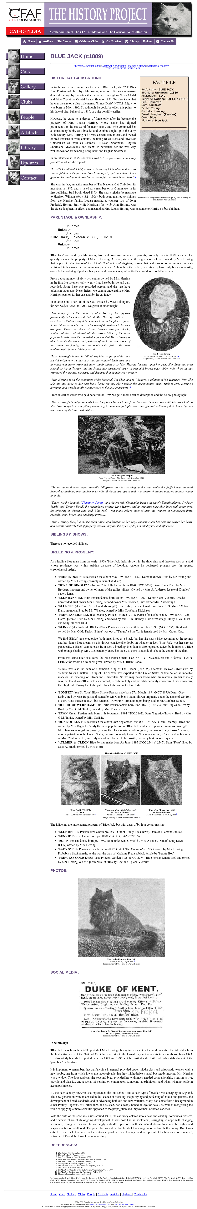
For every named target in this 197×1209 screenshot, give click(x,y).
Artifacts (103, 1194)
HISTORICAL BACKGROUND (87, 66)
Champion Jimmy (92, 502)
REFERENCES (134, 68)
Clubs (81, 1194)
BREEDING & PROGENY (158, 66)
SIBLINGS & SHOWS (137, 66)
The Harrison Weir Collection (125, 1204)
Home (53, 1194)
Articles (114, 1194)
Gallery (71, 1194)
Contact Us (140, 1194)
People (91, 1194)
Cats (62, 1194)
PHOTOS (107, 68)
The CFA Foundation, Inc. (100, 1204)
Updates (127, 1194)
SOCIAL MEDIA (119, 68)
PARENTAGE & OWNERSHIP (113, 66)
